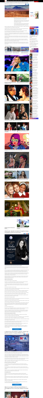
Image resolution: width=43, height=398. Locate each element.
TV (31, 1)
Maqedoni (13, 0)
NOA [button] (31, 0)
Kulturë (20, 1)
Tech (26, 1)
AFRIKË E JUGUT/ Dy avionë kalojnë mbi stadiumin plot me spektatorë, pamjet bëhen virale (25, 52)
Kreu (7, 1)
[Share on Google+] (27, 334)
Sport (27, 1)
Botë (18, 0)
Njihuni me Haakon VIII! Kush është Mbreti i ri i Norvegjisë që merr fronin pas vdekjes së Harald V (34, 44)
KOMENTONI (17, 384)
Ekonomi (17, 1)
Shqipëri (8, 0)
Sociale (19, 1)
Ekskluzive (20, 0)
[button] (37, 0)
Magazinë (22, 1)
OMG (30, 1)
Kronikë (15, 1)
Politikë (9, 1)
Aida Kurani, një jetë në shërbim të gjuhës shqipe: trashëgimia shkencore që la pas (33, 39)
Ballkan (16, 0)
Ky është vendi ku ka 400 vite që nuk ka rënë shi (16, 3)
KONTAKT (30, 0)
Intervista (13, 1)
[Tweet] (27, 4)
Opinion (11, 1)
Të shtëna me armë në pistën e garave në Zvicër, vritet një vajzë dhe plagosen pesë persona (9, 52)
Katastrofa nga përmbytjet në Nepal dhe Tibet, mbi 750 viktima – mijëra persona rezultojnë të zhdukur (16, 53)
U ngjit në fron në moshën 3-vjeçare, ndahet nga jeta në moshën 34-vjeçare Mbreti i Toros (34, 41)
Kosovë (11, 0)
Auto (28, 1)
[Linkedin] (28, 4)
